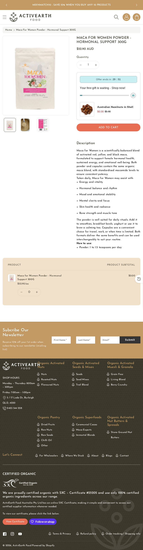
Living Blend (118, 379)
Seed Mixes (82, 379)
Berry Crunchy (119, 384)
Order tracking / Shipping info (123, 534)
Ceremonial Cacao (86, 424)
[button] (6, 17)
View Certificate (15, 521)
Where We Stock (74, 455)
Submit (130, 339)
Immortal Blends (85, 435)
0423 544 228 (14, 408)
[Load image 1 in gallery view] (10, 125)
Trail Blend (82, 384)
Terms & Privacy (62, 534)
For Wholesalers (48, 455)
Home (8, 30)
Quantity (83, 57)
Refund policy (88, 534)
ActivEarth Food (22, 545)
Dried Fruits (48, 424)
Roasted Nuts (49, 379)
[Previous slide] (6, 5)
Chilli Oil (46, 440)
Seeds (79, 374)
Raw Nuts (46, 430)
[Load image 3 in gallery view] (43, 125)
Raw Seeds (47, 435)
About (95, 455)
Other (44, 445)
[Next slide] (136, 5)
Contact (124, 455)
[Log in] (126, 17)
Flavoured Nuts (50, 384)
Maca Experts (84, 430)
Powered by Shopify (43, 545)
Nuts (44, 374)
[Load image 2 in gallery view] (25, 125)
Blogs (109, 455)
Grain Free (117, 374)
